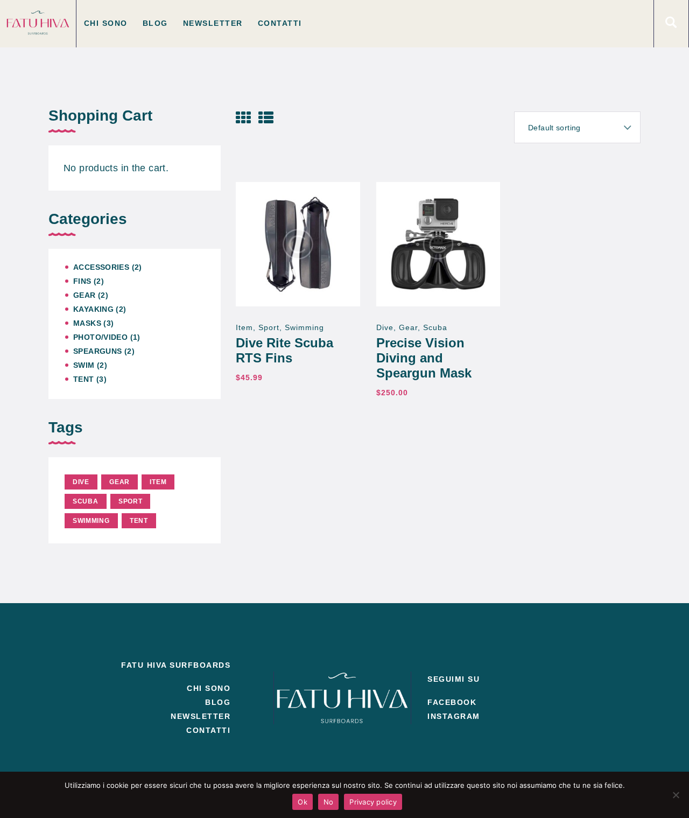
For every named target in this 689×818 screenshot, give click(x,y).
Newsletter (200, 716)
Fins (82, 281)
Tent (83, 379)
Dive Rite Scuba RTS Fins (284, 350)
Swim (84, 365)
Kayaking (93, 309)
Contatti (208, 730)
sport (268, 327)
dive (384, 327)
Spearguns (97, 351)
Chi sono (208, 688)
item (244, 327)
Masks (87, 323)
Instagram (453, 716)
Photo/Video (100, 337)
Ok (302, 802)
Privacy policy (373, 802)
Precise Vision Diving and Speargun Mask (424, 357)
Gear (84, 295)
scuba (435, 327)
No (329, 802)
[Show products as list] (265, 117)
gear (408, 327)
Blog (217, 702)
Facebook (451, 702)
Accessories (101, 267)
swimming (304, 327)
